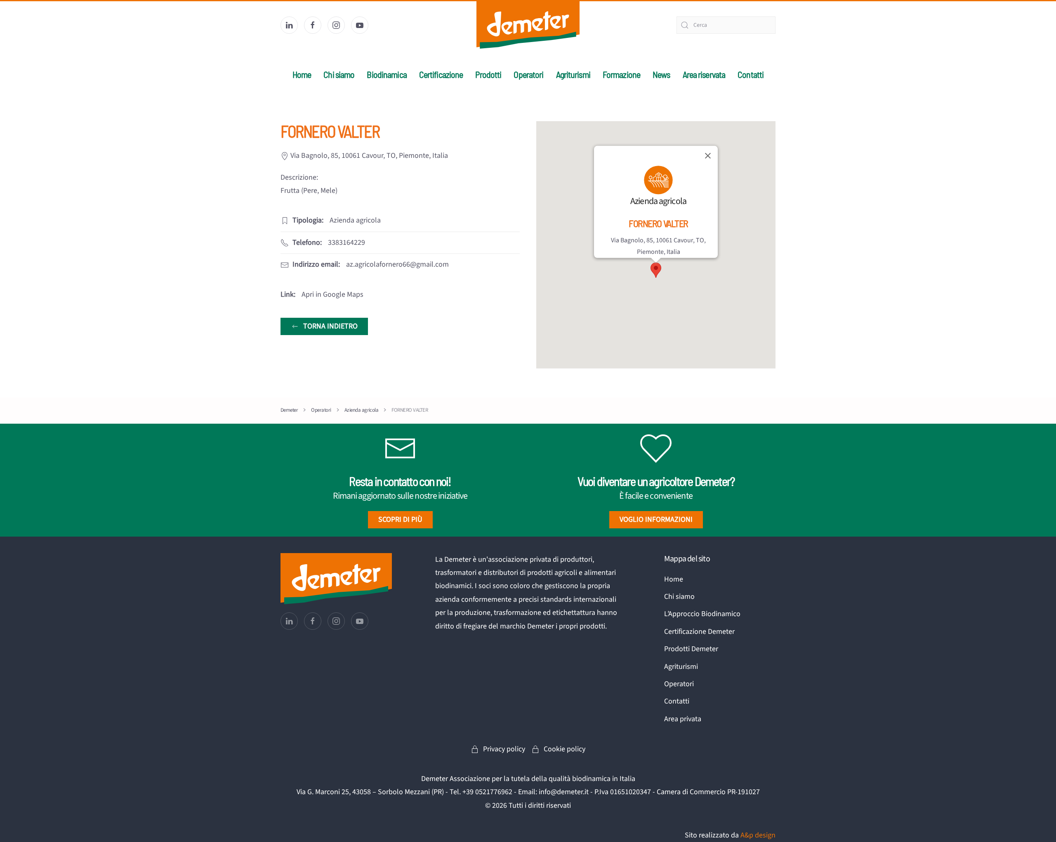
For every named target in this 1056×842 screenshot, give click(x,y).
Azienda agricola (658, 201)
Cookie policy (564, 749)
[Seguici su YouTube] (359, 25)
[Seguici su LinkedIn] (289, 25)
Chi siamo (679, 596)
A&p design (758, 835)
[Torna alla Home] (528, 25)
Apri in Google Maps (332, 294)
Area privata (682, 719)
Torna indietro (330, 326)
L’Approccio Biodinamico (702, 614)
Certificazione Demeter (699, 631)
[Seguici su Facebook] (312, 25)
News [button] (661, 74)
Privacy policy (504, 749)
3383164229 (346, 242)
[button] (656, 270)
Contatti (751, 74)
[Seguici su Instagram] (336, 25)
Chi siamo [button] (338, 74)
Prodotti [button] (488, 74)
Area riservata (704, 74)
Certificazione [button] (441, 74)
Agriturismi (573, 74)
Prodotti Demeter (691, 649)
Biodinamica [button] (386, 74)
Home (301, 74)
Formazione (621, 74)
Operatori (528, 74)
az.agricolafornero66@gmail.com (397, 264)
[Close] (708, 156)
